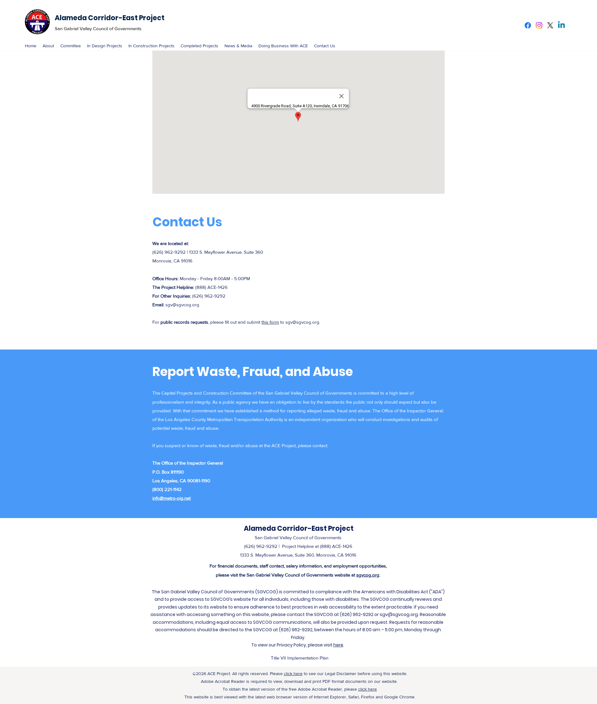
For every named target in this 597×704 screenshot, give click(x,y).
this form (270, 322)
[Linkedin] (561, 25)
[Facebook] (528, 25)
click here (293, 673)
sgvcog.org (367, 574)
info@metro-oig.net (171, 498)
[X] (550, 25)
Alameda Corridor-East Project (109, 18)
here (338, 645)
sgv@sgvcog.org (182, 304)
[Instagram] (539, 25)
